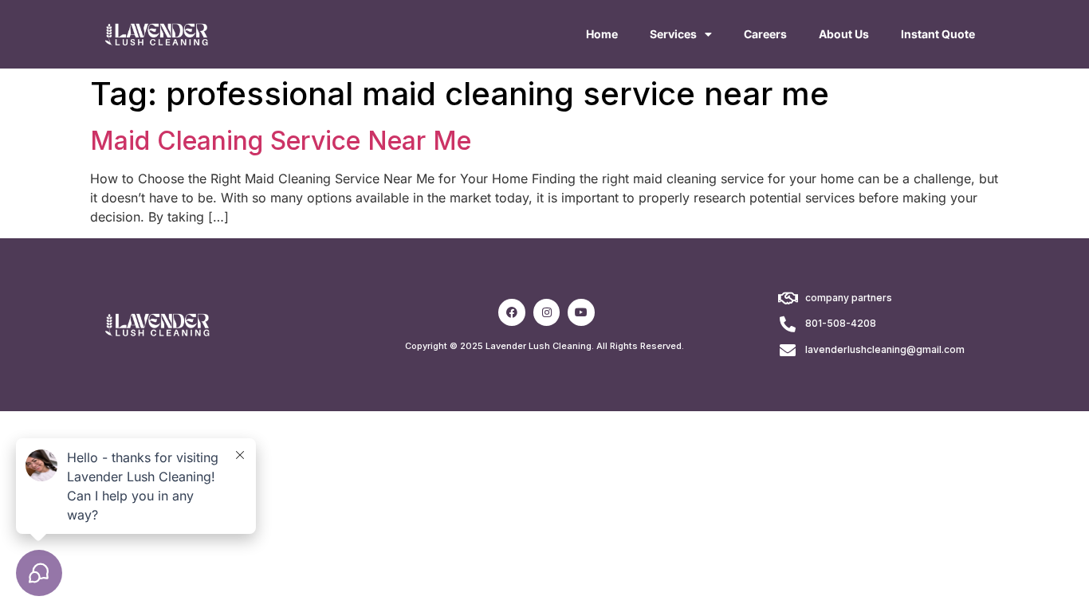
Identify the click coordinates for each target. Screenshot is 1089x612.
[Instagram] (546, 312)
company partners (848, 298)
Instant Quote (938, 34)
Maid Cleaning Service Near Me (280, 140)
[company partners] (788, 299)
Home (602, 34)
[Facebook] (511, 312)
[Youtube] (581, 312)
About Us (844, 34)
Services (673, 34)
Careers (765, 34)
